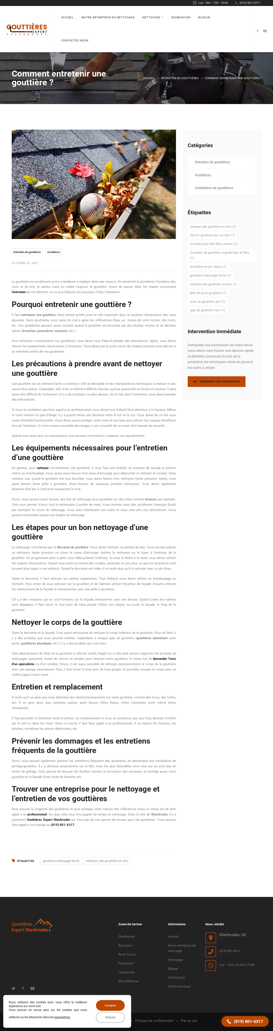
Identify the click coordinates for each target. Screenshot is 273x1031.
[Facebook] (257, 31)
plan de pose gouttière (208, 293)
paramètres (62, 1017)
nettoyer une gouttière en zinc (107, 861)
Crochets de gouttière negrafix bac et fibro (220, 255)
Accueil (149, 78)
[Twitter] (13, 988)
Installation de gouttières (214, 188)
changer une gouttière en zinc (213, 227)
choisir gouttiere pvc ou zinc (212, 235)
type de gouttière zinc (207, 310)
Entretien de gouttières (180, 78)
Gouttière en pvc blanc (208, 267)
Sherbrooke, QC (232, 935)
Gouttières (53, 252)
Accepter (110, 1005)
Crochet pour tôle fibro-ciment (213, 244)
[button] (245, 1021)
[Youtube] (265, 31)
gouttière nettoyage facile (61, 861)
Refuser (110, 1017)
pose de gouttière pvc (207, 302)
